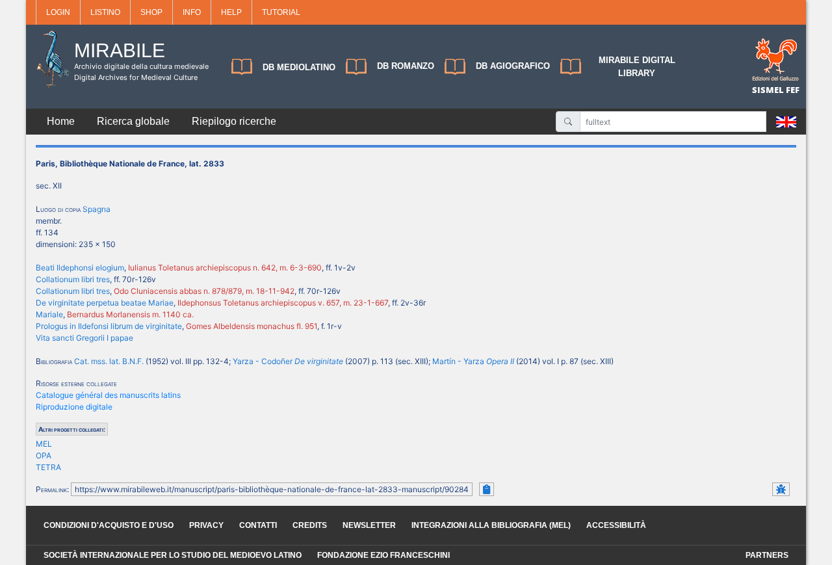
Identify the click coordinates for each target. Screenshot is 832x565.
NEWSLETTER (369, 525)
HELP (231, 12)
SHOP (151, 12)
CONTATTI (258, 525)
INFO (192, 12)
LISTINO (105, 12)
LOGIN (58, 12)
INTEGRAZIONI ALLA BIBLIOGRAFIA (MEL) (491, 525)
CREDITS (309, 525)
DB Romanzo (405, 66)
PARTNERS (767, 555)
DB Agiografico (513, 66)
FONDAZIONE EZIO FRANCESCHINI (383, 555)
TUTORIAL (281, 12)
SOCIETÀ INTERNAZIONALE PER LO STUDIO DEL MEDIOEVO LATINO (173, 555)
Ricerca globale (133, 121)
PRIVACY (206, 525)
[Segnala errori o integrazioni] (781, 489)
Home (61, 121)
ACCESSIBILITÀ (616, 525)
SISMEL (769, 90)
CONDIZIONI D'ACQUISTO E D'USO (109, 525)
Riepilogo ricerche (234, 121)
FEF (793, 90)
